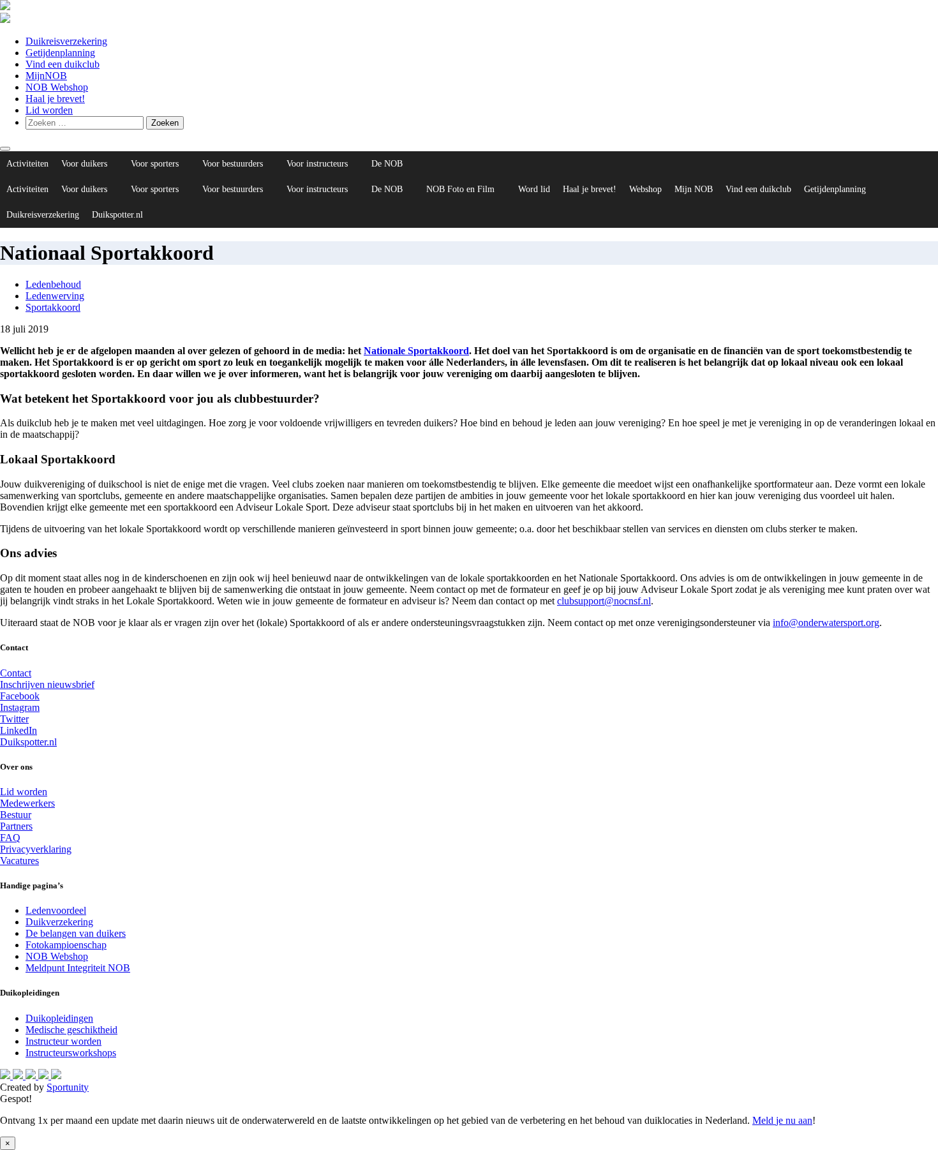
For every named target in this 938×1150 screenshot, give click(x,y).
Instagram (20, 707)
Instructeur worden (63, 1041)
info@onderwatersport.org (826, 622)
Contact (15, 673)
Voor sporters (155, 163)
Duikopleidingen (59, 1018)
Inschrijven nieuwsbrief (47, 684)
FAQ (10, 837)
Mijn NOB (693, 189)
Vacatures (19, 860)
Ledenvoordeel (56, 910)
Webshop (645, 189)
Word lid (534, 189)
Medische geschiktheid (71, 1029)
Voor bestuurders (232, 163)
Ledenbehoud (53, 284)
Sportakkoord (53, 307)
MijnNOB (46, 75)
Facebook (20, 696)
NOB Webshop (57, 87)
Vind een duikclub (63, 64)
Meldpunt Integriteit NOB (78, 967)
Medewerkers (27, 803)
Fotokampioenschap (66, 944)
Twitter (14, 718)
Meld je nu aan (782, 1120)
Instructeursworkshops (71, 1052)
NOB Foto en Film (460, 189)
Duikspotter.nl (117, 215)
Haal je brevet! (55, 98)
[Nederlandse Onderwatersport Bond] (5, 6)
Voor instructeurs (317, 163)
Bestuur (15, 814)
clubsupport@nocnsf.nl (604, 600)
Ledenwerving (55, 295)
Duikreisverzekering (66, 41)
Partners (16, 826)
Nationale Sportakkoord (416, 350)
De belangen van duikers (76, 933)
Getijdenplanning (60, 52)
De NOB (387, 163)
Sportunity (68, 1087)
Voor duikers (84, 163)
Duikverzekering (59, 921)
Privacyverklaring (35, 849)
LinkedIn (18, 730)
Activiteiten (27, 163)
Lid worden (49, 110)
